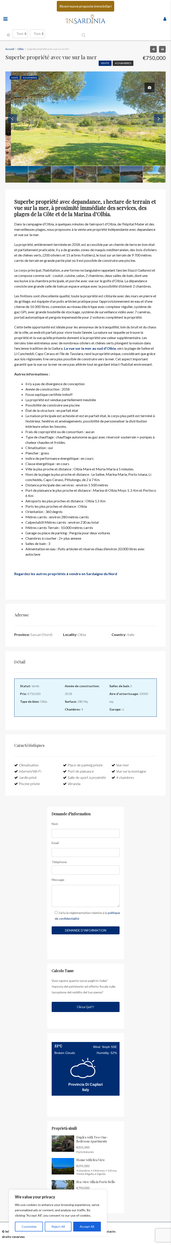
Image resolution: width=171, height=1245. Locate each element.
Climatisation (29, 765)
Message (58, 880)
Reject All (58, 1226)
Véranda (74, 783)
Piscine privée (29, 783)
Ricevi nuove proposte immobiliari (85, 6)
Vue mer (122, 765)
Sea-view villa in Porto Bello (95, 1182)
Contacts (109, 1231)
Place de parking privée (85, 765)
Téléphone (59, 862)
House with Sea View (90, 1160)
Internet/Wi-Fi (30, 771)
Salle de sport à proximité (87, 777)
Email (55, 843)
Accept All (87, 1226)
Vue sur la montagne (131, 771)
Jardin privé (28, 777)
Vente (105, 63)
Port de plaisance (81, 771)
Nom (55, 824)
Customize (29, 1226)
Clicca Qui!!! (85, 1007)
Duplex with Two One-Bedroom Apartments (92, 1139)
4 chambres (123, 63)
